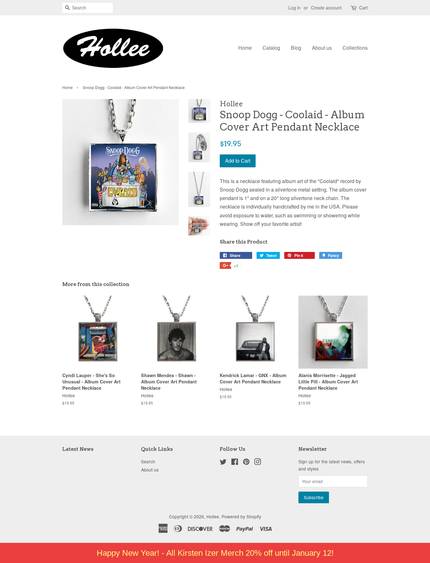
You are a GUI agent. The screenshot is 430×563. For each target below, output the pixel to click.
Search (148, 461)
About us (322, 47)
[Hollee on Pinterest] (246, 463)
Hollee (213, 516)
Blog (296, 47)
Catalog (271, 47)
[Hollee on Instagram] (257, 463)
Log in (294, 7)
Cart (363, 7)
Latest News (77, 449)
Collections (355, 47)
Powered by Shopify (241, 516)
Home (245, 47)
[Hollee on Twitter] (223, 463)
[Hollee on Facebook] (234, 463)
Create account (326, 7)
